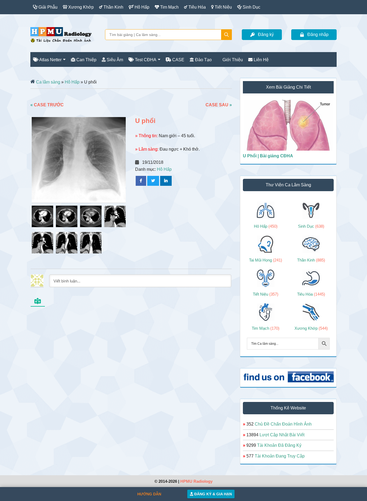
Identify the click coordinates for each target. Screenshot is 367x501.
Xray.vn (61, 35)
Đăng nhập (318, 34)
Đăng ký (266, 34)
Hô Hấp (72, 82)
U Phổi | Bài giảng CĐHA (268, 156)
